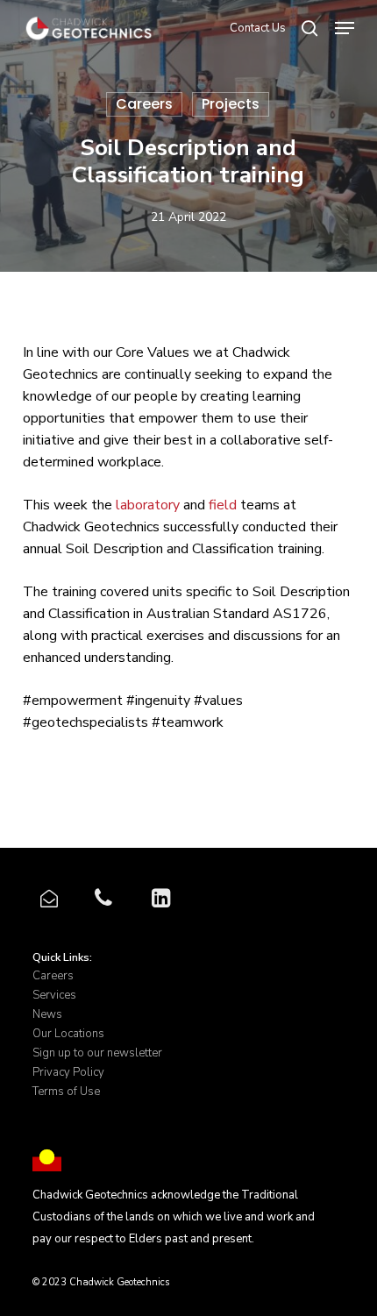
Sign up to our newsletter (97, 1053)
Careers (144, 104)
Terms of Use (66, 1091)
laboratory (148, 505)
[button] (344, 28)
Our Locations (68, 1034)
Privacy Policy (68, 1072)
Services (54, 995)
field (223, 505)
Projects (231, 104)
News (47, 1014)
